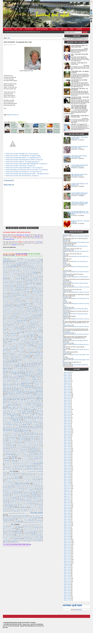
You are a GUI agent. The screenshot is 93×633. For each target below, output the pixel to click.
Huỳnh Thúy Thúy (24, 321)
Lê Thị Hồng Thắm (22, 340)
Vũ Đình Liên (24, 536)
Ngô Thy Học (10, 365)
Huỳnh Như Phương (34, 320)
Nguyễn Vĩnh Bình (20, 422)
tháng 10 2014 (67, 544)
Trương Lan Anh (7, 517)
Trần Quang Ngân (25, 495)
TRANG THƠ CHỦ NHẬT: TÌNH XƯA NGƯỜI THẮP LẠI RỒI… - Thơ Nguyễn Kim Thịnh (27, 173)
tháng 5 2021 (67, 422)
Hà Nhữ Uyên (15, 297)
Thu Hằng (28, 473)
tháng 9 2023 (67, 398)
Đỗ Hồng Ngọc (13, 293)
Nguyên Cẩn (6, 368)
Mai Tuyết (29, 352)
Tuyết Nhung (26, 521)
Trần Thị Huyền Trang (17, 499)
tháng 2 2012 (67, 593)
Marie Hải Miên (8, 353)
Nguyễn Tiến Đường (36, 414)
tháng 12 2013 (67, 559)
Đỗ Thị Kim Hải (14, 294)
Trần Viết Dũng (39, 505)
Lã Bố (7, 330)
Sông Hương (40, 454)
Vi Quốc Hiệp (36, 528)
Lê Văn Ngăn (28, 344)
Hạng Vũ (32, 301)
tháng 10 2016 (67, 507)
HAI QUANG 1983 (67, 333)
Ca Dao (8, 267)
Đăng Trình (27, 288)
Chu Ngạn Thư (18, 273)
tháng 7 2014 (67, 549)
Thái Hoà (29, 463)
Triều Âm (24, 506)
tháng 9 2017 (67, 490)
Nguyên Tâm (33, 397)
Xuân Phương (34, 540)
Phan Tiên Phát (35, 443)
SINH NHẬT (26, 454)
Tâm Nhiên (20, 459)
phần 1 (10, 446)
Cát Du (39, 269)
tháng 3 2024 (67, 389)
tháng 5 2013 (67, 570)
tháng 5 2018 (67, 477)
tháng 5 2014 (67, 552)
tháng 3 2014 (67, 555)
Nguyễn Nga (6, 389)
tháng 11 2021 (67, 412)
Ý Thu (6, 542)
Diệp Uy (29, 277)
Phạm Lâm (5, 434)
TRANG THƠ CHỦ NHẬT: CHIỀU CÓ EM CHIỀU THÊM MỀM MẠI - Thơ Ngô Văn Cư (26, 163)
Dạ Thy (17, 277)
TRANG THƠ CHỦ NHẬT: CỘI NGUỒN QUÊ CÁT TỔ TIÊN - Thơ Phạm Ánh (24, 159)
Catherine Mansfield (7, 270)
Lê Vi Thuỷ (35, 344)
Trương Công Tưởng (22, 515)
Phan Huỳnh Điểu (27, 441)
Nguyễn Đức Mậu (19, 374)
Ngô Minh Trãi (36, 362)
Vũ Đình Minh (31, 536)
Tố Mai (33, 479)
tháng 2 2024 (67, 391)
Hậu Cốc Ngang (39, 301)
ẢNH (19, 259)
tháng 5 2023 (67, 401)
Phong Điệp (5, 447)
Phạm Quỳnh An (13, 436)
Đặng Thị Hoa (6, 288)
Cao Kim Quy (22, 267)
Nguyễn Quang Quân (38, 394)
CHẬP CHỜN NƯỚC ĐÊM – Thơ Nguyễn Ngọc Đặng (79, 46)
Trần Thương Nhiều (28, 502)
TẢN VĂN (5, 458)
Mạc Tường (12, 351)
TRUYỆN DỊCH (18, 513)
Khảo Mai (12, 326)
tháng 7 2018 (67, 474)
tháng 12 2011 (67, 597)
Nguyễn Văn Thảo (17, 420)
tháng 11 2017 (67, 487)
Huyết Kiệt (12, 319)
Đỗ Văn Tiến (29, 294)
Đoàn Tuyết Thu (12, 292)
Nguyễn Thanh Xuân (18, 402)
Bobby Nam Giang (20, 263)
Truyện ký (26, 513)
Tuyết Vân (33, 521)
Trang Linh (26, 482)
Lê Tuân (8, 344)
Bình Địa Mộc (23, 262)
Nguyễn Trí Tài (14, 415)
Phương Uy (34, 449)
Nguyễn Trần (6, 415)
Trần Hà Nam (21, 488)
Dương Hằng (29, 280)
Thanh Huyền (21, 464)
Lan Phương (11, 331)
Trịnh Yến (5, 510)
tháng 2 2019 (67, 463)
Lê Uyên (14, 344)
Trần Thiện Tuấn (17, 501)
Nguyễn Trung (35, 415)
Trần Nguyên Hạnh (31, 493)
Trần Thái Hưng (26, 496)
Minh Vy (28, 356)
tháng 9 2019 (67, 453)
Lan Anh (4, 331)
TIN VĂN (37, 478)
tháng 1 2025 (67, 378)
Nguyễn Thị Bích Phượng (20, 403)
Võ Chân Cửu (35, 531)
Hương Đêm (26, 323)
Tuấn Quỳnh (38, 520)
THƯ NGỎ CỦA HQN (8, 477)
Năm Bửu (37, 358)
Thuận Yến (18, 474)
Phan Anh (26, 440)
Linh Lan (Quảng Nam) (30, 345)
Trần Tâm (19, 496)
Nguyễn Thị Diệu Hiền (13, 404)
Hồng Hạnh (32, 317)
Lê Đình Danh (12, 334)
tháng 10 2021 (67, 414)
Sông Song (13, 455)
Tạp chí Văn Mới (25, 458)
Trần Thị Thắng (12, 500)
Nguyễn (12, 366)
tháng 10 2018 (67, 470)
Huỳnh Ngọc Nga (11, 320)
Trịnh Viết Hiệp (38, 508)
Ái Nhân (5, 259)
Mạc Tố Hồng (6, 351)
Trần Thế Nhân (13, 497)
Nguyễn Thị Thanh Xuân (16, 409)
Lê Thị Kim (29, 340)
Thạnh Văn (12, 467)
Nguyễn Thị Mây (67, 275)
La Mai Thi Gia (19, 330)
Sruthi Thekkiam (34, 455)
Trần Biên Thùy (27, 486)
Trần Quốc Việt (12, 496)
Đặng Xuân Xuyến (20, 289)
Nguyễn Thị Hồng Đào (11, 405)
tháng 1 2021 (67, 428)
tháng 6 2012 (67, 587)
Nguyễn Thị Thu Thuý (23, 410)
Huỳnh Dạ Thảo (19, 319)
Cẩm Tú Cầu (22, 270)
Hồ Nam (10, 314)
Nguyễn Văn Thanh (37, 419)
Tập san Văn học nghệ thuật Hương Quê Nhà (28, 461)
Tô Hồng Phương (19, 479)
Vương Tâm (5, 540)
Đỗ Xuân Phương (37, 294)
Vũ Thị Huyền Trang (16, 538)
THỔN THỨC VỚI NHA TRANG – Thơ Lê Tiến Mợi (79, 156)
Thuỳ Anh (31, 474)
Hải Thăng (28, 299)
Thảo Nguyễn (26, 467)
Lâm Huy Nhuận (12, 332)
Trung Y (36, 511)
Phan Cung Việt (33, 440)
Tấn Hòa (26, 459)
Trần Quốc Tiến (35, 495)
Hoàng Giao (5, 306)
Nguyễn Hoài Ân (6, 379)
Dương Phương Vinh (16, 281)
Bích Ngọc (10, 262)
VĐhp (64, 260)
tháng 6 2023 (67, 400)
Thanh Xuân (18, 467)
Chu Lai (12, 273)
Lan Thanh (17, 331)
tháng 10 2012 (67, 581)
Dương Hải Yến (20, 280)
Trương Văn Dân (7, 520)
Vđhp (64, 255)
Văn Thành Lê (10, 527)
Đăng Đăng (5, 287)
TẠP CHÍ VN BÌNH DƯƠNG (36, 458)
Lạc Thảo (25, 330)
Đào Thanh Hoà (21, 284)
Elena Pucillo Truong (19, 295)
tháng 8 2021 (67, 417)
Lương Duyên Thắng (18, 347)
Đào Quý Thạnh (12, 284)
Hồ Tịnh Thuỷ (36, 315)
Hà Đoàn (34, 296)
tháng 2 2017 (67, 501)
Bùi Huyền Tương (33, 265)
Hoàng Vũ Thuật (28, 312)
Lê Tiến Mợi (25, 342)
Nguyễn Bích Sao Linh (17, 367)
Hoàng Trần (66, 290)
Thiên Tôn (40, 468)
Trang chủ (22, 228)
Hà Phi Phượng (23, 297)
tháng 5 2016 (67, 515)
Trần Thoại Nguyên (27, 501)
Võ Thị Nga (30, 533)
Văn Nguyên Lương (27, 526)
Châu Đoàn (25, 271)
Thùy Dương (15, 475)
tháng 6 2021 (67, 420)
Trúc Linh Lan (36, 510)
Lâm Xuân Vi (27, 332)
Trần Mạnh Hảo (25, 492)
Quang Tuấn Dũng (35, 450)
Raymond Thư (25, 453)
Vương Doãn (21, 539)
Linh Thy (6, 346)
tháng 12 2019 (67, 448)
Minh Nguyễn (36, 355)
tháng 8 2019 (67, 454)
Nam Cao (25, 358)
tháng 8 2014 (67, 547)
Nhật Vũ (11, 426)
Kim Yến (33, 329)
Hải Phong (22, 299)
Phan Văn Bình (20, 445)
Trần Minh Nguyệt (35, 492)
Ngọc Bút (5, 361)
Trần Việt (32, 505)
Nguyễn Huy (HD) (19, 380)
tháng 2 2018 (67, 482)
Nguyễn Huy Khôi (29, 380)
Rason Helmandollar (7, 453)
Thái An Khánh (23, 463)
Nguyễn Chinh (22, 368)
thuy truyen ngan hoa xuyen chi (80, 364)
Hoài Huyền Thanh (26, 304)
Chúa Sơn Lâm (10, 275)
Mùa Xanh (26, 357)
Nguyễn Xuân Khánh (12, 423)
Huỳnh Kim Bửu (35, 319)
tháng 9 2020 (67, 434)
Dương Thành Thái (26, 281)
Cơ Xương (37, 275)
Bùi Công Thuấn (36, 263)
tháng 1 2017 (67, 502)
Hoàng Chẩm (19, 305)
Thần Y (38, 467)
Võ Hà (38, 532)
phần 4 (25, 446)
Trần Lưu (9, 492)
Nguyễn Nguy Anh (22, 392)
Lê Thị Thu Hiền (15, 341)
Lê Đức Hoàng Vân (23, 333)
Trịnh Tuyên (23, 508)
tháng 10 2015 (67, 525)
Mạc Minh (40, 350)
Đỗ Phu (28, 293)
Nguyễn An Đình (29, 366)
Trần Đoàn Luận (31, 487)
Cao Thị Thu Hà (29, 267)
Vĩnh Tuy (65, 348)
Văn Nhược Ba (36, 526)
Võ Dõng (26, 532)
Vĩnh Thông (12, 531)
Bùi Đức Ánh (15, 265)
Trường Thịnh (31, 519)
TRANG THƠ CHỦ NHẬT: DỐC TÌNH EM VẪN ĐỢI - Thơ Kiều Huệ (22, 175)
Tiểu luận (35, 477)
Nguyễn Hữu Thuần (36, 382)
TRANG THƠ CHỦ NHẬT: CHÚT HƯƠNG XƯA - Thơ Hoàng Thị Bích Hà (23, 171)
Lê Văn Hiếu (20, 344)
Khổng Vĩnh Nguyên (37, 326)
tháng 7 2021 (67, 419)
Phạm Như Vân (25, 435)
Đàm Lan (22, 282)
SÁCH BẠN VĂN (9, 454)
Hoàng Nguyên (40, 308)
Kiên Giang (11, 327)
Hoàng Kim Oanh (14, 307)
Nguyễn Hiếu (19, 378)
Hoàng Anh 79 (10, 305)
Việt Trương (38, 530)
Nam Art (20, 358)
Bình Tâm (12, 263)
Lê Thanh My (40, 339)
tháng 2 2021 (67, 426)
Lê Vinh (41, 344)
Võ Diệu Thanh (18, 532)
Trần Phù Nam (25, 494)
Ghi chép (36, 295)
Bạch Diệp (30, 260)
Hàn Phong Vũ (20, 301)
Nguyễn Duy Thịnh (23, 371)
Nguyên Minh (16, 385)
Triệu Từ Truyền (13, 507)
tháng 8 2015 (67, 528)
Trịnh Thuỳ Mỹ (16, 508)
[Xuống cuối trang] (91, 22)
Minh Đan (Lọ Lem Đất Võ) (17, 355)
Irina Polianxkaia (23, 324)
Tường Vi (6, 522)
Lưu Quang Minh (11, 348)
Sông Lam (7, 455)
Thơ (9, 38)
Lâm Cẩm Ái (38, 331)
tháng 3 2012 (67, 592)
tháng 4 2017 (67, 497)
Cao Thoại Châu (6, 269)
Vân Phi (14, 528)
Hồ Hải (38, 313)
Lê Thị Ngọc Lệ (37, 340)
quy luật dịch (17, 452)
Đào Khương (14, 283)
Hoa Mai (29, 302)
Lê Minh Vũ (31, 336)
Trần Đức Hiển (6, 488)
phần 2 (15, 446)
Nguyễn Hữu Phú (17, 382)
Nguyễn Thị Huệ (21, 405)
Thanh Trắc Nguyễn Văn (27, 466)
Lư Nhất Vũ (38, 346)
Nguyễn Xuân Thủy (33, 423)
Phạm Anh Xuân (26, 431)
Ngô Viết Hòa (6, 366)
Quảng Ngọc (8, 450)
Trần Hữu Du (25, 489)
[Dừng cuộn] (91, 17)
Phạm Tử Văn (31, 439)
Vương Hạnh (28, 539)
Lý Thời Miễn (21, 350)
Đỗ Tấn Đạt (6, 294)
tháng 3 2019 (67, 462)
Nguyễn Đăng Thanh (15, 372)
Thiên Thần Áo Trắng (31, 468)
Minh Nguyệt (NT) (12, 356)
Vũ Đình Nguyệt (39, 536)
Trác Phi (20, 482)
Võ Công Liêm (10, 532)
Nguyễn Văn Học (16, 419)
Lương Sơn (37, 347)
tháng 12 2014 (67, 541)
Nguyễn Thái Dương (21, 398)
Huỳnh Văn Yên (9, 323)
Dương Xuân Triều (7, 282)
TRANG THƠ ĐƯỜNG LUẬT (17, 485)
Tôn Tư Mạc (25, 481)
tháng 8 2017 (67, 491)
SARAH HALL (19, 454)
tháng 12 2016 (67, 504)
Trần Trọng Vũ (14, 503)
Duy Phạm (33, 278)
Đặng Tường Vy (35, 288)
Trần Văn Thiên (25, 505)
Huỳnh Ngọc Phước (22, 320)
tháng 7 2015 (67, 530)
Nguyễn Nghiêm (15, 389)
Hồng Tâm (12, 318)
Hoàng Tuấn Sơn (11, 312)
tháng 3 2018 (67, 480)
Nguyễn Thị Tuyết (16, 412)
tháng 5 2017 (67, 496)
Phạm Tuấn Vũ (21, 439)
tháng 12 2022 (67, 409)
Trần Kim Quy (18, 490)
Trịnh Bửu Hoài (23, 507)
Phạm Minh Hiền (32, 434)
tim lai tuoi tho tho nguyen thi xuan (80, 242)
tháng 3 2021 (67, 425)
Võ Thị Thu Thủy (39, 533)
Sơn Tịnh (20, 455)
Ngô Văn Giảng (27, 365)
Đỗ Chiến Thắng (36, 292)
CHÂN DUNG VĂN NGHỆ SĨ (16, 271)
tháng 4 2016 (67, 516)
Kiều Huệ (25, 327)
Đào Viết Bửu (20, 286)
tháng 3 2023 (67, 405)
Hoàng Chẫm (28, 305)
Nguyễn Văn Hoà (37, 418)
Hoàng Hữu (21, 306)
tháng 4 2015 (67, 535)
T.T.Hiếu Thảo (10, 457)
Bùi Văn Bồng (28, 266)
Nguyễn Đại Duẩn (34, 371)
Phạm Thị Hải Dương (32, 436)
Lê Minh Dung (18, 336)
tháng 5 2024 (67, 386)
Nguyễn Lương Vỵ (7, 385)
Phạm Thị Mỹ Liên (11, 438)
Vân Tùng (21, 528)
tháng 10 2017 (67, 488)
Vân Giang (40, 527)
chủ (30, 272)
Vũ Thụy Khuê (27, 538)
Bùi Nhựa (21, 266)
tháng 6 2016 (67, 513)
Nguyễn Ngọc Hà (7, 390)
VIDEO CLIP (11, 530)
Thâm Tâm (33, 467)
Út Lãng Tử (15, 522)
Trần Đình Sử (23, 487)
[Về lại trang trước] (91, 14)
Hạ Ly (38, 296)
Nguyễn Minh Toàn (22, 388)
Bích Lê (4, 262)
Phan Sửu (36, 442)
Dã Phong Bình (38, 276)
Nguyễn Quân (29, 395)
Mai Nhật (5, 352)
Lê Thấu (6, 340)
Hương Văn (8, 324)
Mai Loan (39, 351)
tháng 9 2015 (67, 527)
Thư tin (17, 477)
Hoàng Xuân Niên (7, 313)
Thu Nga (5, 474)
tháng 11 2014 (67, 542)
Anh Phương (6, 260)
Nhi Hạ (15, 426)
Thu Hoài (40, 473)
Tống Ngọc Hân (33, 481)
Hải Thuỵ (34, 299)
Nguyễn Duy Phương (13, 371)
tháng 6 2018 (67, 476)
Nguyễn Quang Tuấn (19, 395)
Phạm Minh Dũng (22, 434)
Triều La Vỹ (36, 506)
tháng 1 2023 (67, 408)
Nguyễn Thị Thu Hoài (11, 410)
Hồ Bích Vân (23, 313)
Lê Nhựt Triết (32, 337)
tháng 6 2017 (67, 494)
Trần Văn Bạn (7, 505)
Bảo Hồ (16, 261)
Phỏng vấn (12, 447)
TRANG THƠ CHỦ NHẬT (21, 483)
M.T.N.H (27, 350)
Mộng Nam (20, 357)
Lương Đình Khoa (29, 347)
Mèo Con (22, 353)
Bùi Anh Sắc (28, 263)
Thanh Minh (35, 464)
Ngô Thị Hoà (13, 363)
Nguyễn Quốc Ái (37, 395)
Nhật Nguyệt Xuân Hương (28, 425)
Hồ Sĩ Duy (32, 314)
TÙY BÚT (18, 521)
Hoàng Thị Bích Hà (29, 310)
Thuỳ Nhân (28, 475)
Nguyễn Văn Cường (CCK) (15, 418)
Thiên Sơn (22, 468)
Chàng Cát (29, 270)
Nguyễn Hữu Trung (7, 383)
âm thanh (18, 260)
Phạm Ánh (17, 431)
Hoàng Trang (16, 311)
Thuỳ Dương (8, 475)
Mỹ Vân (15, 358)
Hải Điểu (10, 299)
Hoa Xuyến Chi (16, 303)
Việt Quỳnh (25, 530)
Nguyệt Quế (18, 424)
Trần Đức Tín (13, 488)
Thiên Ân (11, 468)
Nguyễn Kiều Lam (37, 383)
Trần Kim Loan (10, 490)
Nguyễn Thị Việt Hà (27, 412)
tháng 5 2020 (67, 440)
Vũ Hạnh (26, 537)
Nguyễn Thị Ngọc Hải (13, 406)
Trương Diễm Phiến (33, 515)
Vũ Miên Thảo (38, 537)
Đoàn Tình (5, 292)
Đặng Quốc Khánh (21, 287)
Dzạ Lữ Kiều (15, 282)
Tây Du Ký (12, 462)
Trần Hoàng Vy (29, 488)
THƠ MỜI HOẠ (32, 471)
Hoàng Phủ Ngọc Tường (9, 310)
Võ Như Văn (23, 533)
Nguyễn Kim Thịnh (30, 384)
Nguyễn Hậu (11, 378)
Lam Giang (39, 330)
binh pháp (6, 263)
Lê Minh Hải (25, 336)
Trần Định (17, 487)
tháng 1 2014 (67, 558)
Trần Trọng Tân (6, 503)
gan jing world (29, 295)
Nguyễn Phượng (16, 394)
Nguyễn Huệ (35, 379)
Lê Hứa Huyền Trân (31, 335)
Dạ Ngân (31, 276)
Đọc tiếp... (67, 331)
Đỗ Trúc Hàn (22, 294)
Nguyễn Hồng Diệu (26, 379)
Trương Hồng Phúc (25, 516)
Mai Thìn (23, 352)
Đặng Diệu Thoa (37, 286)
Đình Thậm (6, 290)
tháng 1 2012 (67, 595)
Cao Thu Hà (15, 269)
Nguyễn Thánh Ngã (24, 400)
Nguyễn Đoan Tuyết (18, 373)
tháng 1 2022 (67, 411)
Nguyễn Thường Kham (13, 414)
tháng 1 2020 (67, 446)
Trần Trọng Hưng (38, 502)
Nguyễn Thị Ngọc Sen (24, 406)
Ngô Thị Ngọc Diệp (22, 363)
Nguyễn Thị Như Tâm (36, 406)
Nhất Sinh (5, 426)
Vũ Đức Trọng (15, 537)
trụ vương (17, 510)
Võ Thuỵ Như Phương (9, 534)
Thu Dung (21, 473)
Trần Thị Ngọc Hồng (34, 499)
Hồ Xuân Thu (14, 317)
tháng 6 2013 (67, 569)
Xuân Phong (26, 540)
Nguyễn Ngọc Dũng (25, 389)
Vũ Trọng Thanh (12, 539)
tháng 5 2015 (67, 533)
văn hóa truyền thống (32, 524)
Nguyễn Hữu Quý (26, 382)
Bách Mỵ (37, 260)
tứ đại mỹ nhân (40, 521)
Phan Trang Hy (10, 445)
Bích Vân (16, 262)
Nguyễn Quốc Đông (17, 397)
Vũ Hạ (21, 537)
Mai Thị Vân (17, 352)
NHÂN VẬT (18, 425)
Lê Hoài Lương (13, 335)
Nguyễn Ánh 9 (38, 366)
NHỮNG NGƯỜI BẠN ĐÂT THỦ (33, 428)
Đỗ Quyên (33, 293)
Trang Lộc (32, 482)
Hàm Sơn (5, 300)
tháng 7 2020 (67, 437)
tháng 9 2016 (67, 508)
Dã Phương (5, 277)
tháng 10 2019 (67, 451)
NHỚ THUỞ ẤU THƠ (24, 427)
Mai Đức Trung (20, 351)
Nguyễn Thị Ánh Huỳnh (8, 403)
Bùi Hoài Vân (24, 265)
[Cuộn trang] (91, 19)
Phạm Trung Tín (11, 439)
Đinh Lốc (41, 289)
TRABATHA (14, 482)
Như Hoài (35, 426)
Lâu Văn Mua (34, 332)
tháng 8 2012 (67, 584)
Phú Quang (24, 447)
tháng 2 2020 (67, 445)
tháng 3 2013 (67, 573)
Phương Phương (25, 449)
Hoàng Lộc (35, 307)
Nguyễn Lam (38, 384)
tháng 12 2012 (67, 578)
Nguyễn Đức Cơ (10, 374)
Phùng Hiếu (5, 448)
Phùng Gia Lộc (38, 447)
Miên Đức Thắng (33, 353)
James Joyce (38, 324)
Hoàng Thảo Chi (19, 310)
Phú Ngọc (18, 447)
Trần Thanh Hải (35, 496)
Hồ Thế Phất (14, 315)
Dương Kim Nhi (37, 280)
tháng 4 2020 (67, 442)
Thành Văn (5, 467)
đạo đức (34, 282)
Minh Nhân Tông (20, 356)
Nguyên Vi (35, 420)
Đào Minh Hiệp (22, 283)
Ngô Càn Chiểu (27, 361)
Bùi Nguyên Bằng (12, 266)
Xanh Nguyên (13, 540)
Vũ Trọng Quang (36, 538)
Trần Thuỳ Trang (13, 502)
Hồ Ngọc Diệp (16, 314)
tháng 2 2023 (67, 406)
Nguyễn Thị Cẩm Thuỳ (32, 403)
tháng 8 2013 (67, 566)
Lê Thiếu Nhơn (32, 341)
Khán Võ (6, 326)
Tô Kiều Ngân (27, 479)
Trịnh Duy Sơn (33, 507)
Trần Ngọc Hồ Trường (12, 493)
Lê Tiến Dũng (19, 342)
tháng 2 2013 (67, 575)
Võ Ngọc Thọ (16, 533)
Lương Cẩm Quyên (7, 347)
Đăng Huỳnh (12, 287)
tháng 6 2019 (67, 457)
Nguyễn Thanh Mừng (13, 400)
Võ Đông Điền (32, 532)
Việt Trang (32, 530)
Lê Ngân (38, 336)
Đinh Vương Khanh (15, 290)
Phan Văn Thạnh (28, 445)
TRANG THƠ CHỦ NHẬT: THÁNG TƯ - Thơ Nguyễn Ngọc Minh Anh (22, 161)
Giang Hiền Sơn (10, 296)
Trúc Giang (23, 510)
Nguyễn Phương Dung (26, 394)
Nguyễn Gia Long (26, 377)
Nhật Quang (38, 425)
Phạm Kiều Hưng (38, 433)
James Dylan (31, 324)
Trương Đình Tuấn (15, 516)
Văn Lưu (12, 526)
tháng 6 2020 (67, 439)
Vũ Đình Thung (7, 537)
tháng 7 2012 (67, 586)
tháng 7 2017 (67, 493)
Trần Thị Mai (26, 499)
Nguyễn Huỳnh (38, 380)
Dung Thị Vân (19, 278)
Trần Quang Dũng (34, 494)
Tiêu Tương (25, 478)
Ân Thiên (24, 260)
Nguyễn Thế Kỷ (38, 402)
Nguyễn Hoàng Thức (16, 379)
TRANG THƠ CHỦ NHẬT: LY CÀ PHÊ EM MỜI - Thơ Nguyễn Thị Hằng (23, 155)
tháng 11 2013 (67, 561)
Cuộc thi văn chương (12, 276)
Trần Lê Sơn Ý (26, 490)
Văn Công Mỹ (23, 524)
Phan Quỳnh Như (29, 442)
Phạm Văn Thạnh (12, 440)
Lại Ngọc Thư (32, 330)
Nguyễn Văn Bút (34, 417)
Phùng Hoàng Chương (22, 448)
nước (32, 430)
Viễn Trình (18, 530)
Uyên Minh (28, 522)
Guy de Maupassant (26, 296)
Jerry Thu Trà (13, 325)
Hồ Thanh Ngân (39, 314)
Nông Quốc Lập (24, 429)
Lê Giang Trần (40, 333)
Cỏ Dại (17, 275)
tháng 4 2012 (67, 590)
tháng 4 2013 (67, 572)
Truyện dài (10, 513)
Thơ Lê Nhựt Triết (23, 471)
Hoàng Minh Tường (10, 308)
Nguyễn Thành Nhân (36, 400)
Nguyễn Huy (10, 380)
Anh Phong (38, 258)
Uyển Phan (34, 522)
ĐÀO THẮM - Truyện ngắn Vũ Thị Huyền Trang (79, 147)
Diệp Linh (23, 277)
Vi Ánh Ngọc (28, 528)
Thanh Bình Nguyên (38, 463)
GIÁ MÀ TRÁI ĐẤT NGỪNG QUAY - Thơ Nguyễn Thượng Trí (80, 193)
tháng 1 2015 (67, 539)
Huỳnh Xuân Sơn (18, 323)
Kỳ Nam (38, 329)
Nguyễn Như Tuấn (11, 114)
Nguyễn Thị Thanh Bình (20, 408)
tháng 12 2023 (67, 394)
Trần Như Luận (8, 494)
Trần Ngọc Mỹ (21, 493)
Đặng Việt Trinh (11, 289)
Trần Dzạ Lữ (10, 487)
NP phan (32, 429)
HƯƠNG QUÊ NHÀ (72, 605)
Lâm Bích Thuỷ (30, 331)
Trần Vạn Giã (40, 503)
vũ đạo (10, 536)
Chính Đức (25, 272)
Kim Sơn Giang (18, 329)
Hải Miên (16, 299)
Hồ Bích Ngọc (15, 313)
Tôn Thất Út (18, 481)
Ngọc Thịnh (19, 361)
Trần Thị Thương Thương (23, 500)
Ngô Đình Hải (10, 362)
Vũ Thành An (6, 538)
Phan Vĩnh (5, 446)
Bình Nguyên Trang (39, 262)
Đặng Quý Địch (30, 287)
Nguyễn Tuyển (14, 417)
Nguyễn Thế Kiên (29, 402)
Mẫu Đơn (16, 353)
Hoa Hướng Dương (21, 302)
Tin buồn (32, 478)
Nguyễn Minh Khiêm (7, 387)
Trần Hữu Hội (33, 489)
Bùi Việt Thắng (36, 266)
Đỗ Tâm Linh (40, 293)
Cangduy (65, 312)
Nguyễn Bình (26, 367)
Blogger (80, 609)
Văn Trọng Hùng (27, 527)
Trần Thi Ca (31, 497)
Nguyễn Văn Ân (23, 417)
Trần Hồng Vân (37, 488)
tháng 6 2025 (67, 375)
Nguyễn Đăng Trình (26, 372)
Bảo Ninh (28, 261)
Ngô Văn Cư (18, 365)
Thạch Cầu (36, 462)
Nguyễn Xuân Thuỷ (23, 423)
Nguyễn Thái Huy (32, 398)
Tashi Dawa (7, 459)
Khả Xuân (41, 325)
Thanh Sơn (9, 466)
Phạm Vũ (20, 440)
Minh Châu (6, 355)
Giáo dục (18, 296)
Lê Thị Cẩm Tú (13, 340)
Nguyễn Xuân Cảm (30, 422)
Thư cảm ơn (35, 475)
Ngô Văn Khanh (37, 365)
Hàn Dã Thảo (12, 300)
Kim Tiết (27, 329)
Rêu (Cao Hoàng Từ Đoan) (36, 453)
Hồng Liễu (39, 317)
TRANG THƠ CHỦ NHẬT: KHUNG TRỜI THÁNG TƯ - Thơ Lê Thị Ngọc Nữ (24, 167)
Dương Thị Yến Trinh (37, 281)
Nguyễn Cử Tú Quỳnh (15, 370)
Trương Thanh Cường (27, 517)
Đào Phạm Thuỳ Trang (32, 283)
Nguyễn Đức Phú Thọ (23, 376)
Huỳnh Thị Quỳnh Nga (14, 321)
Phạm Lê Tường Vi (13, 434)
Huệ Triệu (19, 318)
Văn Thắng (18, 527)
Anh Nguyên (32, 258)
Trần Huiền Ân (6, 489)
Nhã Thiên (39, 424)
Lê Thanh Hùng (30, 339)
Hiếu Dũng (12, 302)
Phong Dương (38, 446)
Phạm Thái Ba (22, 436)
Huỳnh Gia (27, 319)
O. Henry (37, 430)
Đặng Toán (21, 288)
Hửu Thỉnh (15, 324)
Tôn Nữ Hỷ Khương (9, 481)
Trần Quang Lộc (15, 495)
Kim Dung (38, 327)
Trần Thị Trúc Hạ (34, 500)
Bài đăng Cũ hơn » (32, 228)
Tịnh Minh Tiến (10, 479)
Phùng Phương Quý (33, 448)
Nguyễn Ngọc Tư (12, 392)
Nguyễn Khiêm (16, 383)
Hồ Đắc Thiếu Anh (31, 313)
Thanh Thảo (16, 466)
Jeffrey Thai (5, 325)
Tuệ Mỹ (4, 521)
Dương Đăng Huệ (11, 280)
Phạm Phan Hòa (34, 435)
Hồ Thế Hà (7, 315)
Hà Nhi (9, 297)
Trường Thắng (37, 518)
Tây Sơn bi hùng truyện (21, 462)
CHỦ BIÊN (35, 272)
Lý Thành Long (13, 350)
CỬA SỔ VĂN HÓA (23, 276)
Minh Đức (65, 241)
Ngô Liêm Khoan (27, 362)
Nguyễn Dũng (32, 370)
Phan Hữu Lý (36, 441)
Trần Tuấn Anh (22, 503)
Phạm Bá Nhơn (35, 431)
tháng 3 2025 (67, 377)
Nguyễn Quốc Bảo (7, 397)
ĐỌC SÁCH (27, 292)
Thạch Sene (15, 463)
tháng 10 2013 (67, 563)
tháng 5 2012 (67, 589)
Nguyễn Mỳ (30, 388)
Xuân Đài (20, 540)
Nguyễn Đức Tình (17, 377)
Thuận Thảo (11, 474)
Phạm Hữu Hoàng (28, 433)
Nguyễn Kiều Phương (8, 384)
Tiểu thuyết (17, 478)
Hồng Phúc (5, 318)
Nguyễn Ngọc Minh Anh (29, 390)
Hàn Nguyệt (12, 301)
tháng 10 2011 (67, 600)
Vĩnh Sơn (5, 531)
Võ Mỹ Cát (9, 533)
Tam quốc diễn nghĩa (36, 457)
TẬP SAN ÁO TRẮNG (9, 461)
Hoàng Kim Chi (6, 307)
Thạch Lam (8, 463)
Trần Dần (35, 486)
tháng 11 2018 (67, 468)
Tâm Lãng (14, 459)
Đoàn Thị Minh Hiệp (36, 290)
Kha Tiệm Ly (34, 325)
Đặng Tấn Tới (38, 287)
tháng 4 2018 (67, 479)
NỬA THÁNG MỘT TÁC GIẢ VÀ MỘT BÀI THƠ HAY (16, 430)
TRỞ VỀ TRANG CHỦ (9, 614)
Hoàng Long (29, 307)
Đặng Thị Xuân (14, 288)
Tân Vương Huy (39, 459)
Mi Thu (26, 353)
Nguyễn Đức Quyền (36, 376)
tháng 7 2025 (67, 374)
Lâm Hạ (4, 332)
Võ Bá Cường (27, 531)
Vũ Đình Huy (16, 536)
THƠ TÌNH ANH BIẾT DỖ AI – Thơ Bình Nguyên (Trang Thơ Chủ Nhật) (80, 213)
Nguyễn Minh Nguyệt (18, 387)
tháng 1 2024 (67, 392)
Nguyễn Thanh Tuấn (7, 402)
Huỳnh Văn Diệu (33, 321)
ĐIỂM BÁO (28, 289)
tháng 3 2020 (67, 443)
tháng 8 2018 (67, 473)
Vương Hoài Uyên (37, 539)
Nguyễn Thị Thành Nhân (32, 408)
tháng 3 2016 (67, 518)
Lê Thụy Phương (10, 342)
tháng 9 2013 (67, 564)
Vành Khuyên (6, 524)
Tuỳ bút (12, 521)
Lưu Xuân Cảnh (36, 348)
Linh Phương (40, 345)
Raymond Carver (16, 453)
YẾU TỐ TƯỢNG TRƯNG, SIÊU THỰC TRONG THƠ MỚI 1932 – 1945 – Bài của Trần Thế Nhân (79, 107)
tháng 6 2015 (67, 532)
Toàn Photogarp (67, 358)
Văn (12, 525)
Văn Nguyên (18, 526)
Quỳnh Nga (30, 452)
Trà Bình (8, 482)
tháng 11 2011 (67, 598)
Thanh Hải (14, 464)
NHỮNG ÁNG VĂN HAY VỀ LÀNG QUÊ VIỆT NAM (23, 427)
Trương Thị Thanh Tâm (9, 519)
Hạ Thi (29, 297)
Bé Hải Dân (33, 261)
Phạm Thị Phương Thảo (23, 437)
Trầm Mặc (35, 485)
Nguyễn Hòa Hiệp (37, 378)
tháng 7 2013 (67, 567)
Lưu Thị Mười (29, 348)
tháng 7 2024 (67, 384)
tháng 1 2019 (67, 465)
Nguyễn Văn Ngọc (27, 419)
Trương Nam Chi (16, 517)
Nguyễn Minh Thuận (12, 388)
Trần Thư (20, 502)
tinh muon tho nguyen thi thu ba (80, 283)
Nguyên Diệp (24, 370)
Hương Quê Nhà (67, 245)
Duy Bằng (27, 278)
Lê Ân (40, 332)
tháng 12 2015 (67, 522)
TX (10, 522)
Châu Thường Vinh (12, 272)
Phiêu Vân (31, 446)
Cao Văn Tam (32, 269)
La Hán (12, 330)
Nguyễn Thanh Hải (30, 399)
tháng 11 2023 (67, 395)
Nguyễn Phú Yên (7, 394)
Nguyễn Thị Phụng (7, 408)
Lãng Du (23, 331)
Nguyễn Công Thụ (31, 368)
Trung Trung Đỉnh (29, 511)
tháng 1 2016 (67, 521)
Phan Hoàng (19, 441)
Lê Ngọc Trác (12, 337)
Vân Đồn (34, 527)
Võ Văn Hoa (19, 534)
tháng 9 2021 (67, 415)
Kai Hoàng (20, 325)
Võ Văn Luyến (27, 534)
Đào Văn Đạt (10, 286)
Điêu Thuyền (35, 289)
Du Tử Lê (12, 278)
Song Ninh (32, 454)
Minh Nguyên (28, 355)
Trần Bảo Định (10, 486)
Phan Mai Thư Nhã (11, 442)
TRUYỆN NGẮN (36, 513)
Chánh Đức (35, 270)
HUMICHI (26, 318)
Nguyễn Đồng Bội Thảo (31, 373)
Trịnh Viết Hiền (30, 508)
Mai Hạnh (28, 351)
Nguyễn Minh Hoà (37, 385)
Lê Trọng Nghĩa (33, 342)
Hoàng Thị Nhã (38, 310)
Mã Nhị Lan (33, 350)
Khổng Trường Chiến (26, 326)
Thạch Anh (30, 462)
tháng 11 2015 (67, 524)
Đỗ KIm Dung (22, 293)
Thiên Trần (7, 469)
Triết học (19, 506)
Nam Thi (31, 358)
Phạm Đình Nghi (12, 433)
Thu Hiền (34, 473)
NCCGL (8, 360)
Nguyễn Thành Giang (17, 399)
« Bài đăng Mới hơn (12, 228)
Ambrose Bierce (13, 258)
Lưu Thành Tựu (21, 348)
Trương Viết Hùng (18, 520)
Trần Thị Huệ (7, 499)
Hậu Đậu (6, 302)
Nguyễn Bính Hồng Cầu (36, 367)
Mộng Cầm (13, 357)
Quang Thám (26, 450)
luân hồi (26, 346)
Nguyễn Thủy (21, 413)
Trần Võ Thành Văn (10, 506)
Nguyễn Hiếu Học (28, 378)
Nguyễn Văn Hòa (6, 419)
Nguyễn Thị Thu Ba (28, 409)
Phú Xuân (31, 447)
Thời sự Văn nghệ (13, 473)
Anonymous (66, 234)
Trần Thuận (36, 501)
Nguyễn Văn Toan (28, 420)
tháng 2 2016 (67, 519)
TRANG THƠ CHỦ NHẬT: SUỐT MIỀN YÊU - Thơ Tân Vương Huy (22, 153)
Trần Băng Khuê (19, 486)
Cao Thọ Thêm (38, 267)
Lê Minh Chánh (10, 336)
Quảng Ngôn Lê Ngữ (17, 450)
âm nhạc (12, 260)
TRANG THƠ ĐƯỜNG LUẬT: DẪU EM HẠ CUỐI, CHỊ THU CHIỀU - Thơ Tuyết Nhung (27, 169)
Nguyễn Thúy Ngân (30, 413)
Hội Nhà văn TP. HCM (23, 317)
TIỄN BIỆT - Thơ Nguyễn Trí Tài (79, 124)
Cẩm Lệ (15, 270)
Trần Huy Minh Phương (16, 489)
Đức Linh (5, 295)
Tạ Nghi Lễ (19, 457)
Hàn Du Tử (19, 300)
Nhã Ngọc (33, 424)
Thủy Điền (22, 475)
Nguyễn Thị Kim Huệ (31, 405)
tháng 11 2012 (67, 580)
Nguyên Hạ (34, 377)
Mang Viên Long (39, 352)
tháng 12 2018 (67, 467)
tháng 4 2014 (67, 553)
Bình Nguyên (30, 262)
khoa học (18, 326)
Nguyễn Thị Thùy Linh (36, 410)
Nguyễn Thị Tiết (6, 412)
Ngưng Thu (25, 424)
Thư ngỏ (41, 475)
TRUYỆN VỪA (11, 515)
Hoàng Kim (39, 306)
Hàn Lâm (34, 300)
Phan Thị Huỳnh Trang (25, 443)
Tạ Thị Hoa (26, 457)
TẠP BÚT (15, 458)
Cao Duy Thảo (14, 267)
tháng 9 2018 (67, 471)
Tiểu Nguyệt (9, 478)
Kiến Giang (17, 327)
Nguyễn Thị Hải (23, 404)
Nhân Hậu (12, 425)
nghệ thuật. (32, 360)
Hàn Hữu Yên (27, 300)
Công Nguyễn (30, 275)
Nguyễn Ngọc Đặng (36, 389)
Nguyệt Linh (11, 424)
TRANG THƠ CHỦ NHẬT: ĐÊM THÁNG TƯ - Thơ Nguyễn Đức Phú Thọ (23, 157)
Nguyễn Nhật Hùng (9, 393)
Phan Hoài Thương (11, 441)
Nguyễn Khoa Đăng (26, 383)
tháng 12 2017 (67, 485)
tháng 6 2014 (67, 550)
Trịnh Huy (9, 508)
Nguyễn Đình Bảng (37, 372)
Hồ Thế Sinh (21, 315)
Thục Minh (24, 474)
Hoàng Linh (22, 307)
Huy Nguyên (33, 318)
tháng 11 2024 (67, 380)
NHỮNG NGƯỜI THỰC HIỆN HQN (11, 429)
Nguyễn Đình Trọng (7, 373)
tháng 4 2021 (67, 423)
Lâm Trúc (19, 332)
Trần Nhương (17, 494)
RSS (90, 1)
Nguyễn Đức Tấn (7, 377)
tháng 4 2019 (67, 460)
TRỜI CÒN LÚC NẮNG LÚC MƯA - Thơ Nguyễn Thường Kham (80, 203)
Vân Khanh (7, 528)
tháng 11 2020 (67, 431)
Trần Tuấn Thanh (31, 503)
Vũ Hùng (32, 537)
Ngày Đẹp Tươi (25, 360)
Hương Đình (33, 323)
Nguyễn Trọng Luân (25, 415)
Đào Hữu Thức (6, 283)
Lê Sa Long (22, 339)
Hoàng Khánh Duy (30, 306)
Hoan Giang (35, 303)
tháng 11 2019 (67, 449)
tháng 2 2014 (67, 556)
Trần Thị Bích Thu (23, 497)
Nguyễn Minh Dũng (26, 385)
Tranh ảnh (28, 485)
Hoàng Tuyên (20, 312)
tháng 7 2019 (67, 456)
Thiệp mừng (38, 469)
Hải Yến (39, 299)
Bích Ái (39, 261)
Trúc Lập (29, 510)
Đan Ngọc (29, 282)
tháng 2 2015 (67, 538)
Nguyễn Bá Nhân (6, 367)
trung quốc (21, 511)
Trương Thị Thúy (22, 519)
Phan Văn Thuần (37, 445)
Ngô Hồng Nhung (18, 362)
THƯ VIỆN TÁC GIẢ (27, 477)
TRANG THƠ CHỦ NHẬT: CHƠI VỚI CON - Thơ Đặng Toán (20, 165)
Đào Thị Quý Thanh (31, 284)
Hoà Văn (9, 303)
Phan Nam (20, 442)
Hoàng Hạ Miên (13, 306)
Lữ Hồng (32, 346)
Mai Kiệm (33, 351)
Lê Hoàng (21, 335)
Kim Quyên (10, 329)
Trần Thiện (9, 501)
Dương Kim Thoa (6, 281)
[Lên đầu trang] (91, 11)
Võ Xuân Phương (36, 534)
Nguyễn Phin (29, 393)
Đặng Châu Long (28, 286)
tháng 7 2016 (67, 511)
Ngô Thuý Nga (32, 363)
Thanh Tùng (38, 466)
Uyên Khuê (21, 522)
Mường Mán (37, 357)
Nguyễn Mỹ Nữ (38, 388)
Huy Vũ (6, 319)
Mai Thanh (10, 352)
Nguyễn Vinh (11, 422)
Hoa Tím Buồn (35, 302)
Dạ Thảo (12, 277)
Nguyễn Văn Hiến (27, 418)
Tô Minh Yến (40, 479)
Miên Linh (41, 353)
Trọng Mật (11, 510)
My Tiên (10, 358)
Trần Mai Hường (16, 492)
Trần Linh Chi (34, 490)
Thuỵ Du (37, 474)
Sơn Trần (26, 455)
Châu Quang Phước (34, 271)
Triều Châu (30, 506)
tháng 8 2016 (67, 510)
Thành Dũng (7, 464)
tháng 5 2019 (67, 459)
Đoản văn (20, 292)
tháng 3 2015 (67, 536)
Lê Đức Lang (31, 333)
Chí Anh (19, 272)
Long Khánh (13, 346)
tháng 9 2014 (67, 545)
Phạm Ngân (17, 435)
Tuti (8, 521)
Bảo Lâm (22, 261)
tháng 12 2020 (67, 429)
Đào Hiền (40, 282)
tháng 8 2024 (67, 383)
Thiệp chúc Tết (30, 469)
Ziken (16, 542)
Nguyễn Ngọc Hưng (17, 390)
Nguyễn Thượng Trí (25, 414)
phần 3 (20, 446)
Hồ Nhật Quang (24, 314)
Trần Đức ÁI (39, 487)
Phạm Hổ (20, 433)
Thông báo (5, 471)
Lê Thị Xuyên (24, 341)
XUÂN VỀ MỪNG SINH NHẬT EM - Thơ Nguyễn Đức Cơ (80, 166)
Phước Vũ (18, 449)
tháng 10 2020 (67, 432)
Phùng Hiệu (13, 448)
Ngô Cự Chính (36, 361)
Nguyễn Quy (25, 397)
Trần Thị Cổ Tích (39, 497)
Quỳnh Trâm (38, 452)
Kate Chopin (27, 325)
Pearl (12, 431)
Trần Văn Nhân (16, 505)
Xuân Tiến (40, 540)
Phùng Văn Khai (10, 449)
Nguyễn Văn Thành (7, 420)
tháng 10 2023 (67, 397)
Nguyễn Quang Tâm (9, 395)
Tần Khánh (31, 459)
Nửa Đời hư (38, 429)
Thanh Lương (28, 464)
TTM (25, 520)
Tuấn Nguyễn (31, 520)
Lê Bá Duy (5, 333)
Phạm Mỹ (10, 435)
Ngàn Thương (15, 360)
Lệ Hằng (6, 335)
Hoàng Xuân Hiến (37, 312)
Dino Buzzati (35, 277)
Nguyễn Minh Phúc (29, 387)
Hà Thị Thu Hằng (36, 297)
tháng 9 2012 (67, 583)
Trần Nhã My (40, 493)
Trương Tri (39, 519)
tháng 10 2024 (67, 381)
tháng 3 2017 (67, 499)
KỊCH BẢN (5, 327)
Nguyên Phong (38, 393)
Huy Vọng (40, 318)
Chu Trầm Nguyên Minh (30, 273)
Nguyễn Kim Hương (19, 384)
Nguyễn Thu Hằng (12, 413)
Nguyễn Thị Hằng (32, 404)
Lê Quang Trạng (12, 339)
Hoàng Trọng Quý (31, 311)
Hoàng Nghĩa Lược (20, 308)
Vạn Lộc (40, 522)
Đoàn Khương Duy (26, 290)
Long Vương (20, 346)
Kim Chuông (31, 327)
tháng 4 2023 (67, 403)
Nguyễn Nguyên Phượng (36, 392)
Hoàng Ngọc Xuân (30, 308)
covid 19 (23, 275)
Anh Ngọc (25, 258)
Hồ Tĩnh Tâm (28, 315)
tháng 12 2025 (67, 372)
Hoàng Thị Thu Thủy (7, 311)
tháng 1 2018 (67, 484)
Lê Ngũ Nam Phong (21, 337)
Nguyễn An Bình (19, 366)
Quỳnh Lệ (24, 452)
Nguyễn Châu (15, 368)
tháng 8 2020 (67, 436)
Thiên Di (16, 468)
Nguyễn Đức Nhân (12, 376)
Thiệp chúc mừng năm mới (18, 469)
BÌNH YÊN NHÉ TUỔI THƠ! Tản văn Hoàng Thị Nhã (79, 175)
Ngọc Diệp (12, 361)
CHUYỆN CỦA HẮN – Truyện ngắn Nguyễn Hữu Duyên (80, 98)
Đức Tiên (11, 295)
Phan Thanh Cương (13, 443)
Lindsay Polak (15, 345)
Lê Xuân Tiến (7, 345)
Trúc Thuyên (14, 511)
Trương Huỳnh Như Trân (37, 516)
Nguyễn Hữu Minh (7, 382)
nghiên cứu (39, 360)
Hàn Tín (27, 301)
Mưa (32, 357)
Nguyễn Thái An (11, 398)
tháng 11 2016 (67, 505)
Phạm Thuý (33, 437)
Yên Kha (11, 542)
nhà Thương (5, 425)
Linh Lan (21, 345)
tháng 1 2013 (67, 576)
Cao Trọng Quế (23, 269)
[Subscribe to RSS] (46, 119)
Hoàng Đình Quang (37, 305)
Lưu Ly (4, 348)
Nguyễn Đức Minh (29, 374)
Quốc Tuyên (9, 452)
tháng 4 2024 (67, 388)
